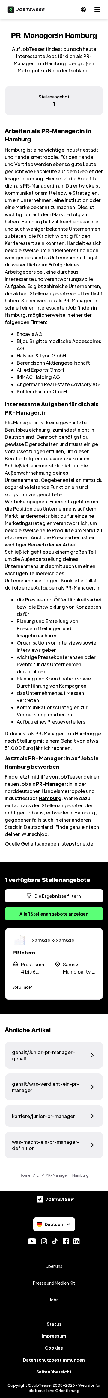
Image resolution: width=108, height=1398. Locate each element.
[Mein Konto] (83, 9)
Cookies (54, 1347)
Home (25, 1175)
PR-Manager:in (54, 784)
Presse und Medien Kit (54, 1283)
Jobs (54, 1299)
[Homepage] (25, 9)
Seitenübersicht (54, 1371)
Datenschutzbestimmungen (54, 1359)
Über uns (54, 1266)
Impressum (54, 1335)
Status (54, 1324)
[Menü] (97, 9)
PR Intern (24, 952)
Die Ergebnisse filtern (57, 896)
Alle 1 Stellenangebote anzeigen (54, 913)
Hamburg (50, 798)
